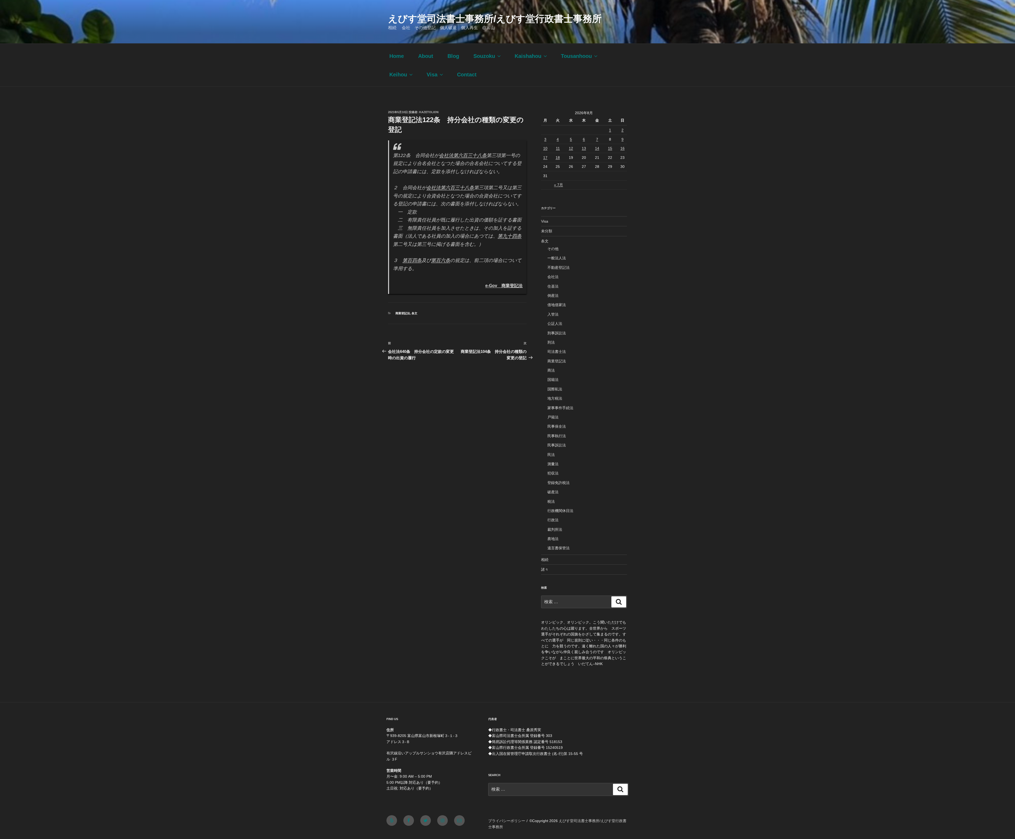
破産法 (553, 492)
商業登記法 (402, 313)
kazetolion (429, 112)
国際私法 (554, 389)
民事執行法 (556, 436)
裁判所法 (554, 529)
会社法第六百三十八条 (463, 155)
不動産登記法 (558, 267)
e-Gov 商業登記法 (504, 285)
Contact (467, 74)
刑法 (551, 342)
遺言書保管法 (558, 548)
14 (597, 148)
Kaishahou (528, 56)
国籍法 (553, 379)
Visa (432, 74)
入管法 (553, 314)
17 (545, 157)
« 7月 (558, 185)
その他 (553, 249)
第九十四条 (510, 236)
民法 (551, 455)
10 (545, 148)
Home (396, 56)
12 (571, 148)
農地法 (553, 539)
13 (584, 148)
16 (622, 148)
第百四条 (412, 260)
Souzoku (484, 56)
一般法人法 (556, 258)
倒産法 (553, 295)
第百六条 (440, 260)
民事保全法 (556, 426)
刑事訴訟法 (556, 333)
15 (610, 148)
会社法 (553, 277)
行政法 (553, 520)
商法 (551, 370)
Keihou (398, 74)
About (425, 56)
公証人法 (554, 323)
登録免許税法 (558, 483)
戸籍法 (553, 417)
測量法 (553, 464)
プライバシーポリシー (506, 821)
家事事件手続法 (560, 408)
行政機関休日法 (560, 511)
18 (558, 157)
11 (558, 148)
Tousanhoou (576, 56)
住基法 (553, 286)
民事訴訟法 (556, 445)
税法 (551, 501)
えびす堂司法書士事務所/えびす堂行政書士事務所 (495, 18)
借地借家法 (556, 305)
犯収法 (553, 473)
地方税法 (554, 398)
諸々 (544, 569)
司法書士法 (556, 351)
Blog (453, 56)
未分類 (546, 231)
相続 (544, 559)
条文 (414, 313)
